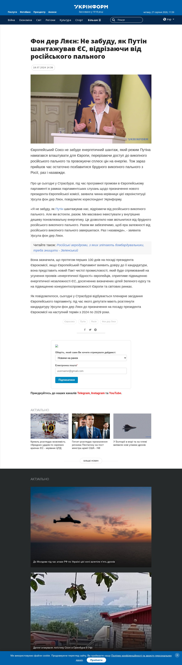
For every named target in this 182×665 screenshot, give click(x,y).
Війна (11, 20)
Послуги (12, 12)
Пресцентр (39, 12)
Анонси (52, 12)
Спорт (79, 20)
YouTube (115, 393)
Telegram (83, 393)
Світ (38, 20)
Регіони (50, 20)
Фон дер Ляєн (109, 321)
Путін (59, 209)
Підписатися (66, 379)
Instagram (98, 393)
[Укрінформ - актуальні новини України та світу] (91, 6)
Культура (65, 20)
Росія (94, 321)
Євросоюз (70, 321)
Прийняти (96, 660)
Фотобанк (25, 12)
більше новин (91, 461)
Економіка (25, 20)
